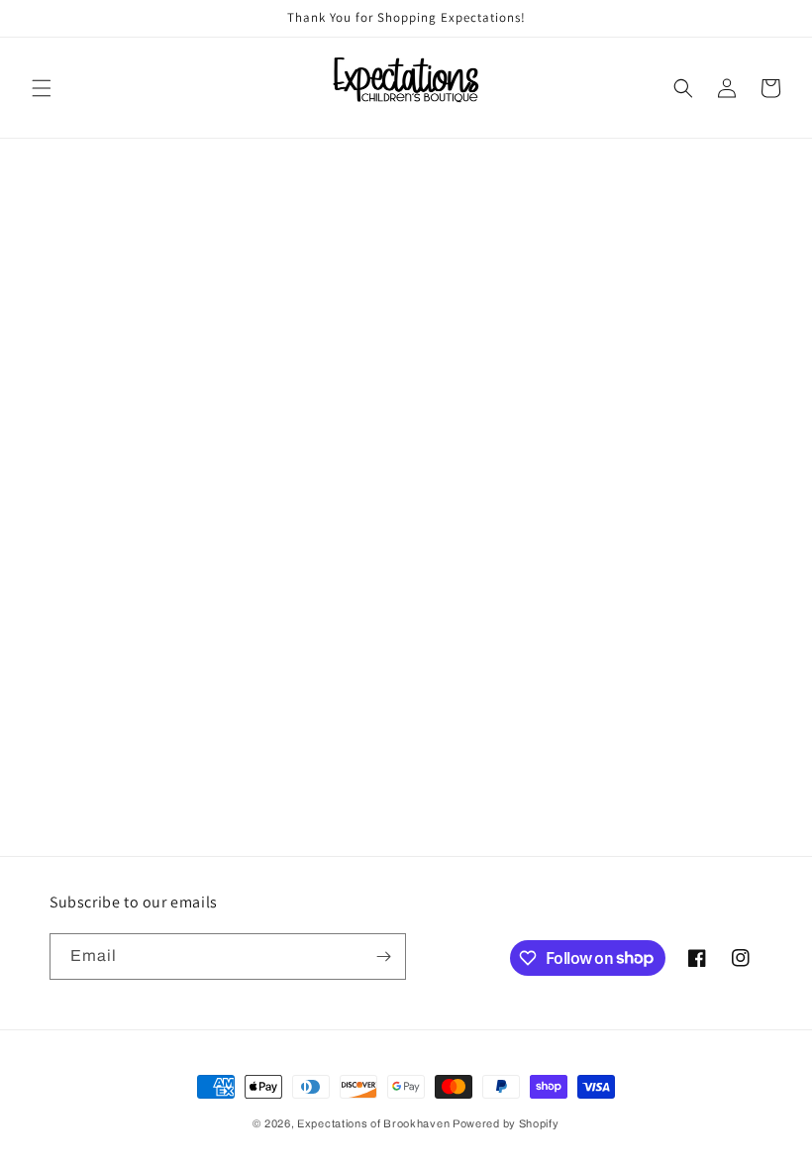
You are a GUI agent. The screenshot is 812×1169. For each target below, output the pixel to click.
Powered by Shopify (506, 1123)
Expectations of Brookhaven (375, 1123)
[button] (41, 88)
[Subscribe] (383, 956)
